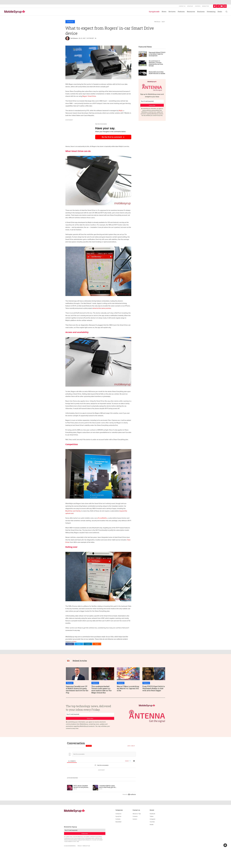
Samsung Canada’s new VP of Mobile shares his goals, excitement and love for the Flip (77, 689)
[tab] (72, 761)
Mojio (121, 110)
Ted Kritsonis (74, 38)
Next (163, 22)
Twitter (78, 644)
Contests (197, 6)
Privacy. (80, 846)
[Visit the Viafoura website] (132, 794)
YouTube (152, 822)
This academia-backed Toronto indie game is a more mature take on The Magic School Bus (101, 689)
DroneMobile (102, 518)
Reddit (96, 644)
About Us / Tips (137, 813)
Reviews (172, 11)
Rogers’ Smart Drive (89, 96)
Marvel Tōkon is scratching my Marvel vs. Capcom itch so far (128, 688)
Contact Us (182, 6)
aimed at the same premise (102, 308)
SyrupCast (190, 6)
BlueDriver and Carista (73, 511)
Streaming (211, 11)
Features (181, 11)
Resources (191, 11)
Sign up (133, 745)
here (74, 641)
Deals (220, 11)
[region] (101, 768)
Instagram (152, 819)
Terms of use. (86, 846)
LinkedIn (88, 644)
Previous (157, 22)
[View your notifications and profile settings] (134, 761)
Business (201, 11)
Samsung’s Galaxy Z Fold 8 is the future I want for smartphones (157, 54)
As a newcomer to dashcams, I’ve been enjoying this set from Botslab (156, 63)
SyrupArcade (154, 11)
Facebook (69, 644)
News (164, 11)
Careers (135, 819)
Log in (129, 745)
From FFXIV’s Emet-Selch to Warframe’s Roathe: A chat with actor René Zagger (153, 688)
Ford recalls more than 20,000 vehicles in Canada (157, 72)
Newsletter (205, 6)
